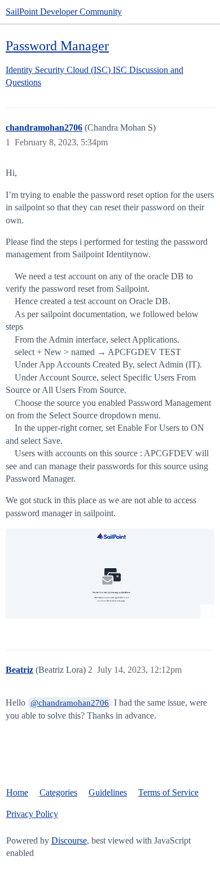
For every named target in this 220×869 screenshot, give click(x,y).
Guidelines (108, 792)
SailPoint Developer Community (64, 11)
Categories (58, 792)
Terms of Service (168, 792)
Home (17, 792)
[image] (110, 574)
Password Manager (57, 45)
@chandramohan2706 (69, 702)
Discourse (69, 840)
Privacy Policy (32, 814)
